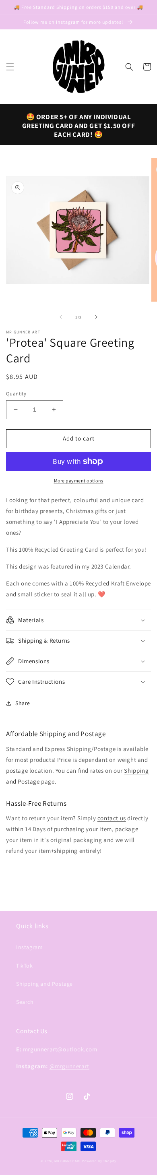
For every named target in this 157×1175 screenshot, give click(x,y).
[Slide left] (61, 317)
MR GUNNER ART (67, 1160)
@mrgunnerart (69, 1066)
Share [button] (22, 703)
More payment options (78, 481)
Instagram (29, 947)
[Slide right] (96, 317)
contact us (111, 818)
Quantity (16, 393)
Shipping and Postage (44, 983)
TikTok (24, 965)
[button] (10, 67)
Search (25, 1001)
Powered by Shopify (99, 1160)
